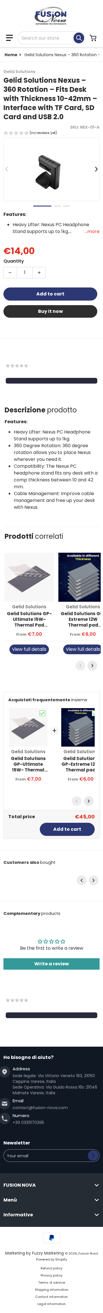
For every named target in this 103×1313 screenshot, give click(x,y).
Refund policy (51, 1268)
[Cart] (94, 38)
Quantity (13, 261)
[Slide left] (7, 169)
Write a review (51, 964)
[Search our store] (79, 38)
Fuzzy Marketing (48, 1253)
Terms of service (51, 1282)
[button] (9, 38)
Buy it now (50, 311)
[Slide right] (96, 169)
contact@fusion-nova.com (40, 1108)
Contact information (51, 1296)
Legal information (51, 1304)
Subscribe (93, 1155)
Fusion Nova (88, 1253)
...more (92, 231)
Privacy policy (51, 1275)
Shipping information (51, 1289)
